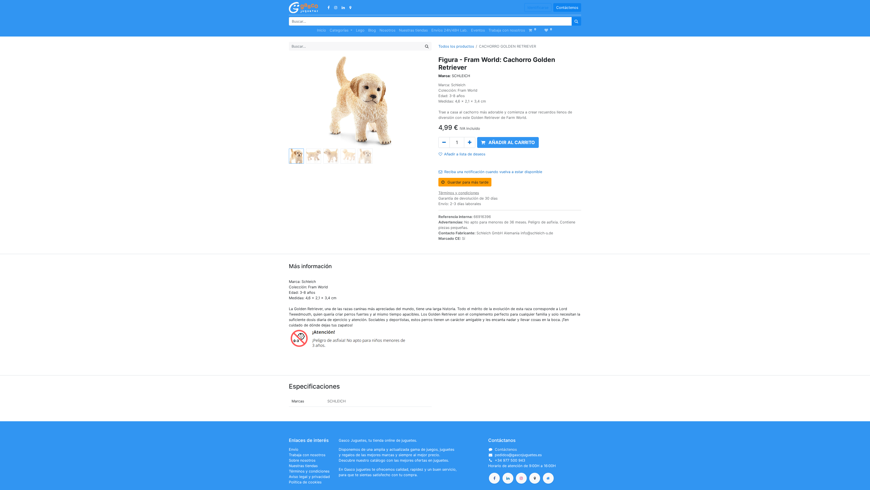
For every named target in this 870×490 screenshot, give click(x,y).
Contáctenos (567, 7)
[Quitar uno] (444, 142)
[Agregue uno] (469, 142)
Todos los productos (456, 46)
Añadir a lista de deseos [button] (464, 154)
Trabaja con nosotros (307, 455)
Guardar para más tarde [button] (467, 182)
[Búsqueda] (576, 21)
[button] (299, 101)
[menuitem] (321, 30)
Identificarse (538, 7)
